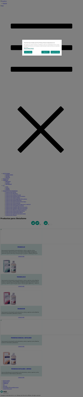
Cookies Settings (28, 52)
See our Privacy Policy (29, 48)
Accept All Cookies (55, 52)
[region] (42, 48)
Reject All (46, 52)
